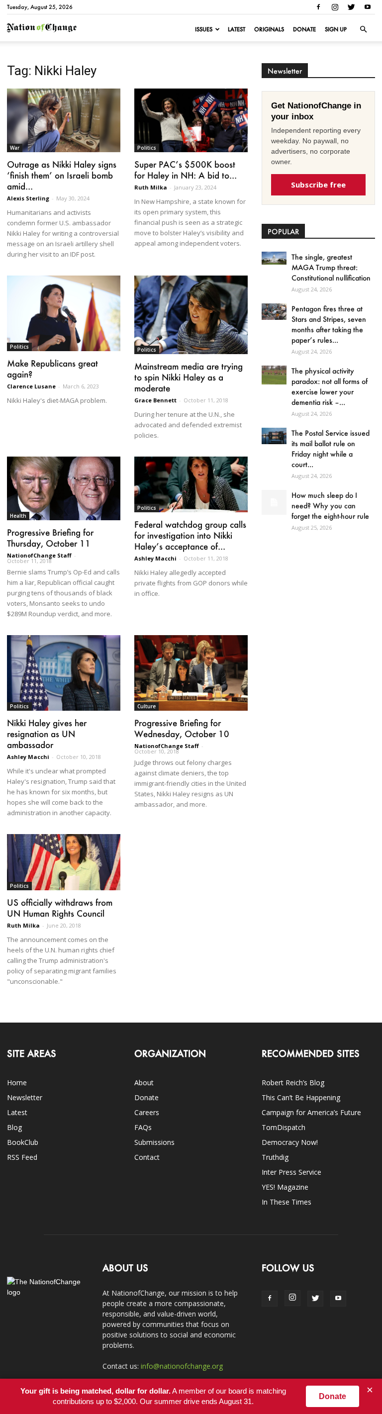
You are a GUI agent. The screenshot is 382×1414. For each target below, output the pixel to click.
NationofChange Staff (39, 555)
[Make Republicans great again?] (63, 313)
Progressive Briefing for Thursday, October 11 (50, 538)
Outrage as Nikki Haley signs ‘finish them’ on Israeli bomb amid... (61, 175)
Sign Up (336, 29)
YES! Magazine (285, 1187)
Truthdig (275, 1157)
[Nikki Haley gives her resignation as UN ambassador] (63, 673)
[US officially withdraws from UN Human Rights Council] (63, 862)
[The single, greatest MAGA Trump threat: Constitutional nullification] (274, 258)
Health (18, 515)
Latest (236, 29)
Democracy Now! (290, 1142)
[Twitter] (351, 7)
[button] (363, 29)
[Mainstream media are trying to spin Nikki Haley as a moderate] (191, 315)
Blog (14, 1127)
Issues (203, 29)
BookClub (22, 1142)
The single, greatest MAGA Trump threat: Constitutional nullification (331, 267)
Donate (304, 29)
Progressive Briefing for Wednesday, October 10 (181, 728)
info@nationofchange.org (182, 1366)
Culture (146, 706)
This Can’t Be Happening (301, 1097)
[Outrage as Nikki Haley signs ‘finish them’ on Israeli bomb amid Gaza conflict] (63, 120)
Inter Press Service (291, 1172)
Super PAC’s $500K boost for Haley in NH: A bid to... (185, 170)
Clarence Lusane (31, 386)
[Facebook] (318, 7)
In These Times (286, 1202)
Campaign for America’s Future (311, 1112)
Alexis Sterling (28, 198)
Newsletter (24, 1097)
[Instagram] (334, 7)
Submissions (154, 1142)
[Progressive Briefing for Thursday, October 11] (63, 488)
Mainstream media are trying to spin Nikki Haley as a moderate (188, 377)
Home (17, 1082)
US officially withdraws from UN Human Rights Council (59, 908)
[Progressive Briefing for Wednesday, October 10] (191, 673)
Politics (146, 147)
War (14, 147)
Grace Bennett (155, 400)
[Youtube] (367, 7)
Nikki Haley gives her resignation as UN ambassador (47, 733)
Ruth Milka (150, 187)
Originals (269, 29)
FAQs (143, 1127)
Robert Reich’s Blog (293, 1082)
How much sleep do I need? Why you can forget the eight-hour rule (330, 505)
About (144, 1082)
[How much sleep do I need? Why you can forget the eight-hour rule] (274, 502)
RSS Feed (22, 1157)
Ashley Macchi (155, 558)
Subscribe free (318, 184)
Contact (147, 1157)
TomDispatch (283, 1127)
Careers (146, 1112)
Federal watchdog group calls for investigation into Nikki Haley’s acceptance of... (190, 535)
